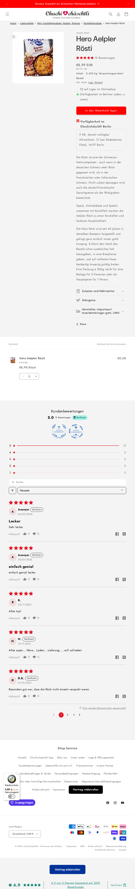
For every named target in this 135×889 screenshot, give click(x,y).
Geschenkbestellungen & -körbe (33, 773)
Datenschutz (71, 781)
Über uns (62, 757)
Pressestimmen (84, 765)
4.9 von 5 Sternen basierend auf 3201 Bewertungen (75, 885)
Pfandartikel (110, 773)
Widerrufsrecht (40, 789)
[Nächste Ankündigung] (128, 4)
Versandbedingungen (66, 773)
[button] (7, 14)
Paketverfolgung (91, 773)
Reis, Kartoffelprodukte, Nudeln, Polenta (58, 23)
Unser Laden (78, 757)
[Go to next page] (80, 714)
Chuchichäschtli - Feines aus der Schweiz (43, 846)
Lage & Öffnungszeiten (101, 757)
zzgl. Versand (95, 82)
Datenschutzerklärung (116, 846)
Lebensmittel (27, 23)
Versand (122, 849)
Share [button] (83, 324)
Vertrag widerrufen (86, 789)
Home (13, 23)
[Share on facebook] (117, 534)
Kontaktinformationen (105, 849)
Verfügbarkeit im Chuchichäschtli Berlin (95, 124)
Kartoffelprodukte (93, 23)
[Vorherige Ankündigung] (7, 4)
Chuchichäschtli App (41, 757)
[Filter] (12, 490)
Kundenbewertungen (30, 765)
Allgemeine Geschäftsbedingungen (101, 781)
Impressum (59, 789)
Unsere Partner (105, 765)
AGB (82, 846)
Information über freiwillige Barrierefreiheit (36, 781)
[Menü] (18, 775)
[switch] (11, 796)
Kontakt (22, 757)
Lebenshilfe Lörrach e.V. (59, 765)
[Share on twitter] (124, 534)
